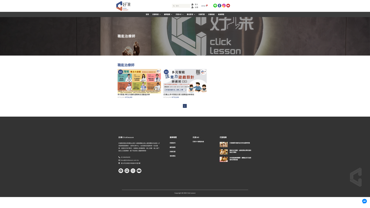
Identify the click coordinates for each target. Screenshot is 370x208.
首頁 (147, 14)
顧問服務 (167, 14)
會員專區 (221, 14)
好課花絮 (202, 14)
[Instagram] (133, 170)
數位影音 (190, 14)
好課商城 (211, 14)
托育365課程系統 (198, 141)
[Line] (127, 170)
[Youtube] (139, 170)
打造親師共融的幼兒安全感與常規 (240, 143)
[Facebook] (121, 170)
